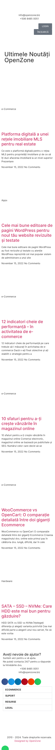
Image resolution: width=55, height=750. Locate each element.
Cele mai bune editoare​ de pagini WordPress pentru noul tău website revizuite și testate (27, 233)
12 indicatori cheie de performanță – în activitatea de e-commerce (22, 329)
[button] (4, 681)
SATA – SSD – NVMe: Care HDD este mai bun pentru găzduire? (26, 611)
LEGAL (9, 707)
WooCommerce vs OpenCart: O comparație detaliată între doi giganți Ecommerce (25, 517)
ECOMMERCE (13, 689)
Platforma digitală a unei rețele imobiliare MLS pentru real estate (25, 139)
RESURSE (10, 701)
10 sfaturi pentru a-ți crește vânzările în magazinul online (21, 423)
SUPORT (10, 695)
